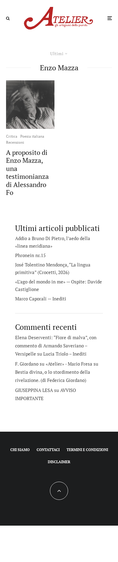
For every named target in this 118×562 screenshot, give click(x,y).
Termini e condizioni (87, 449)
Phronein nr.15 (30, 255)
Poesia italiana (32, 136)
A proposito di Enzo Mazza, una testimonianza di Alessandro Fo (27, 172)
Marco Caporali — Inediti (40, 299)
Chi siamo (20, 449)
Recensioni (15, 142)
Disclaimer (59, 462)
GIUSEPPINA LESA (34, 390)
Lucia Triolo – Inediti (65, 354)
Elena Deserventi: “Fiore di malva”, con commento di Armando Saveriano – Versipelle (56, 345)
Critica (11, 136)
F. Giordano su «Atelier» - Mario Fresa (53, 364)
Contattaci (48, 449)
